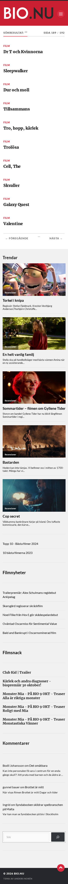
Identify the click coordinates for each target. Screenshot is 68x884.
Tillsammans (16, 109)
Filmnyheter (14, 572)
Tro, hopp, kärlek (20, 128)
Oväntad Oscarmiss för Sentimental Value (30, 623)
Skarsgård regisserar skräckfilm (23, 606)
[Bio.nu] (34, 14)
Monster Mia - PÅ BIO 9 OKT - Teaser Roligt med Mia (34, 709)
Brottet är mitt (34, 787)
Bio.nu (19, 873)
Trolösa (11, 147)
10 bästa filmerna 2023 (17, 552)
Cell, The (12, 166)
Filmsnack (12, 652)
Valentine (13, 223)
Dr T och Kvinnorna (23, 51)
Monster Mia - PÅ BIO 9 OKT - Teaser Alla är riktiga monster (34, 696)
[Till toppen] (61, 868)
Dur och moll (16, 90)
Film (6, 45)
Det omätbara (38, 765)
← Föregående (16, 238)
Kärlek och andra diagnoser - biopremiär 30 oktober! (27, 683)
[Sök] (58, 837)
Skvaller (11, 185)
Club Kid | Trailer (17, 673)
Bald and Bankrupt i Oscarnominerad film (29, 632)
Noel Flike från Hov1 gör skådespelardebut (30, 615)
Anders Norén (23, 878)
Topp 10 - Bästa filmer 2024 (20, 543)
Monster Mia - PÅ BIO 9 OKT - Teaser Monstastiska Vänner (34, 721)
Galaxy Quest (16, 204)
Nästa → (56, 238)
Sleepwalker (15, 70)
